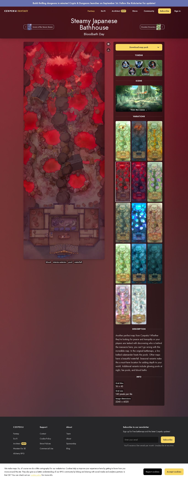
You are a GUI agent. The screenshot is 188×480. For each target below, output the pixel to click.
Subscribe (164, 11)
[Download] (108, 50)
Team (68, 433)
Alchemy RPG (18, 453)
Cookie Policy (45, 438)
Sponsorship (71, 443)
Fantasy (91, 11)
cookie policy (36, 475)
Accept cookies (174, 471)
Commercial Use (46, 448)
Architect (119, 11)
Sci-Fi (103, 11)
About (68, 438)
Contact (43, 433)
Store (134, 11)
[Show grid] (108, 44)
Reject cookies (153, 471)
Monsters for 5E (19, 448)
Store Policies (45, 443)
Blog (68, 448)
